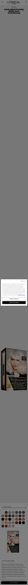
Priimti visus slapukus (14, 302)
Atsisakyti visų (23, 280)
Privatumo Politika (21, 294)
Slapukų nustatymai (14, 298)
